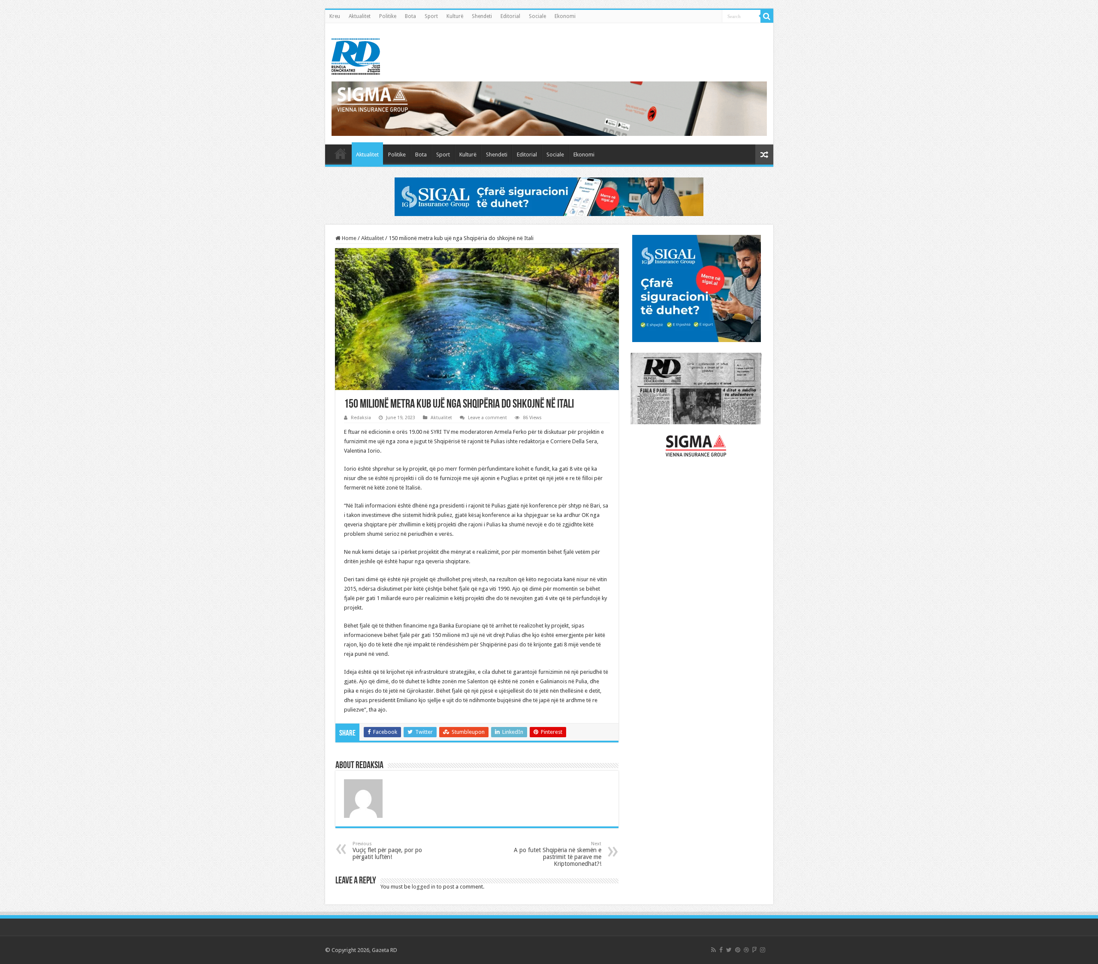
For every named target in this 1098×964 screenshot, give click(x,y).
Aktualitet (360, 16)
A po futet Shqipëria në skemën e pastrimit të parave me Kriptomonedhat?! (557, 854)
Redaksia (361, 417)
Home (348, 238)
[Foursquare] (754, 950)
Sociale (537, 16)
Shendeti (482, 16)
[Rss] (713, 950)
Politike (387, 16)
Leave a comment (487, 417)
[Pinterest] (737, 950)
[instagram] (762, 950)
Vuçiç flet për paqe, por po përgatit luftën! (387, 850)
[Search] (766, 16)
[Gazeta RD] (356, 55)
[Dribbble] (746, 950)
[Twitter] (729, 950)
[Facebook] (721, 950)
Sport (431, 16)
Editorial (510, 16)
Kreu (334, 16)
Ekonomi (565, 16)
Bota (410, 16)
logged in (423, 886)
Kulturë (454, 16)
